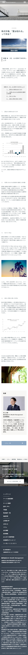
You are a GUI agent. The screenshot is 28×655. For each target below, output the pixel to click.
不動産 (5, 509)
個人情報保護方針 (7, 549)
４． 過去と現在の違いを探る (14, 99)
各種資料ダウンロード (9, 540)
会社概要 (5, 530)
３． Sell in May (11, 96)
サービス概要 (7, 503)
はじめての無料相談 (8, 537)
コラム (8, 459)
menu (24, 2)
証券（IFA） (6, 506)
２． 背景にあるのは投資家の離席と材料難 (15, 92)
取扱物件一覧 (7, 513)
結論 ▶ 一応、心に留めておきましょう (14, 87)
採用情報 (5, 533)
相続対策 (5, 516)
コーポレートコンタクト (10, 543)
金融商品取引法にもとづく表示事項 (10, 552)
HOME (3, 459)
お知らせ (5, 524)
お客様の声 (6, 520)
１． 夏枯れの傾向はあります (14, 89)
